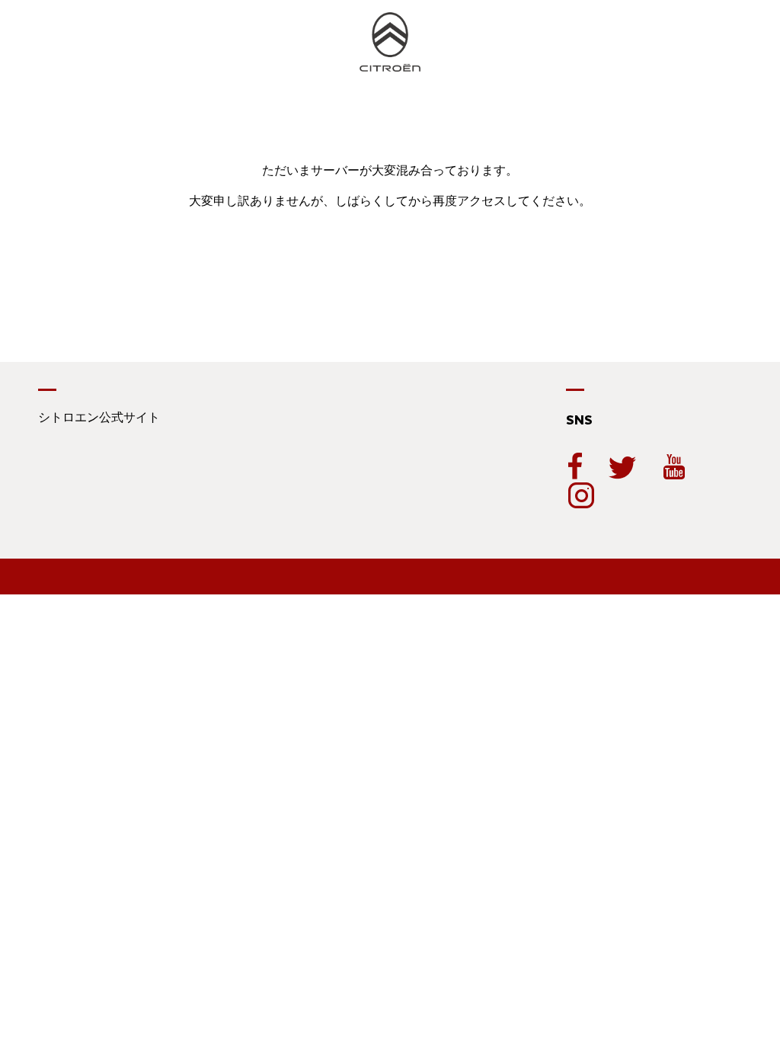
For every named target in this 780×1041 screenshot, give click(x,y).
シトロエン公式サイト (99, 417)
